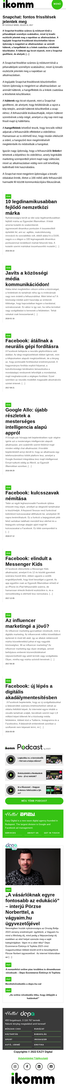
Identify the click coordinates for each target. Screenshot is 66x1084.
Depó (8, 890)
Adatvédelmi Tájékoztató (33, 1058)
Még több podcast (34, 801)
